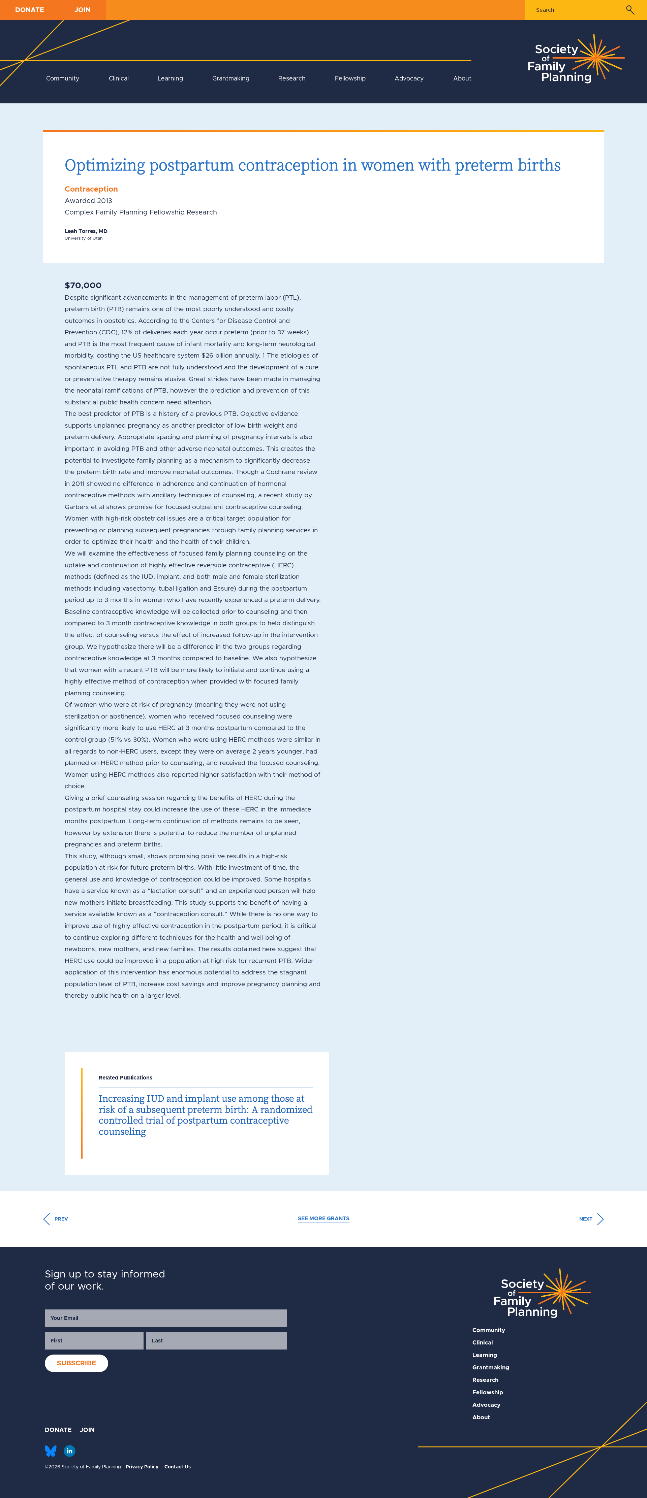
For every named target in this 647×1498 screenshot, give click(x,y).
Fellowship (350, 79)
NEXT (586, 1219)
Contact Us (177, 1467)
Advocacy (409, 79)
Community (63, 79)
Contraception (91, 189)
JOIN (82, 10)
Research (292, 79)
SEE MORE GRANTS (323, 1218)
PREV (60, 1219)
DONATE (29, 10)
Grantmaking (230, 79)
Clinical (119, 79)
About (462, 79)
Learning (170, 79)
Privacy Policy (142, 1467)
